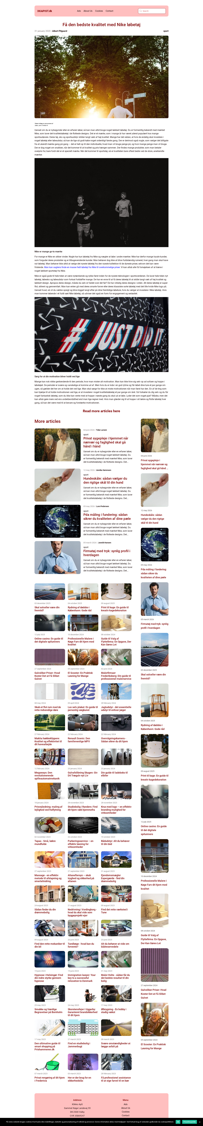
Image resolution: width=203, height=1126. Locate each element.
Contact (109, 11)
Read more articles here (101, 411)
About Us (88, 11)
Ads (79, 11)
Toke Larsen (101, 430)
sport (165, 31)
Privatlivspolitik (190, 1122)
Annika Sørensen (103, 470)
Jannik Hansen (104, 543)
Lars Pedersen (102, 506)
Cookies (99, 11)
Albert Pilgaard (59, 31)
